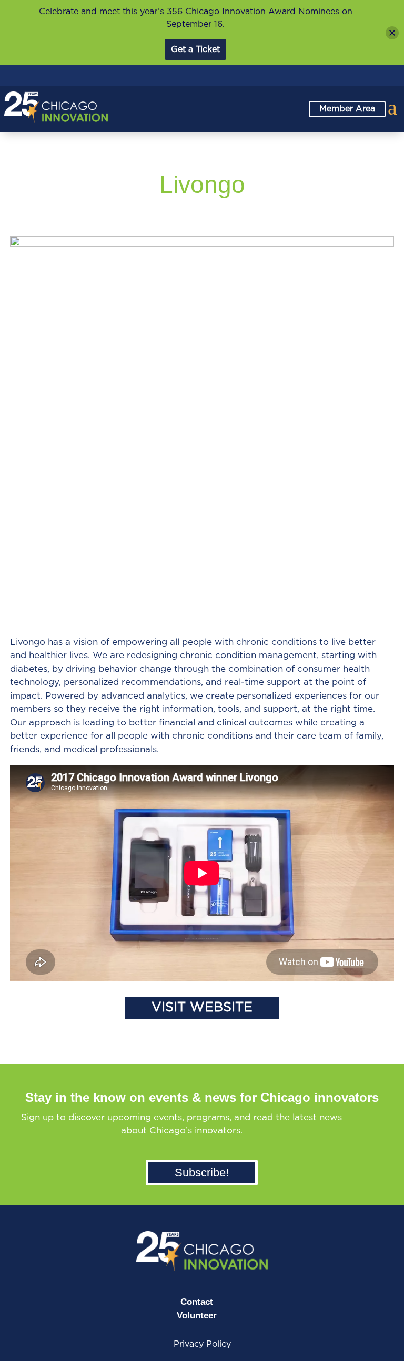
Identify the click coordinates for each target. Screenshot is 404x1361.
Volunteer (197, 1316)
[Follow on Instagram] (367, 76)
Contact (196, 1302)
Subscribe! (202, 1172)
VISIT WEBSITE (202, 1007)
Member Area (347, 109)
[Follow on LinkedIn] (320, 76)
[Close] (392, 32)
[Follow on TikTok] (390, 76)
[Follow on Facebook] (344, 76)
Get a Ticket (195, 49)
